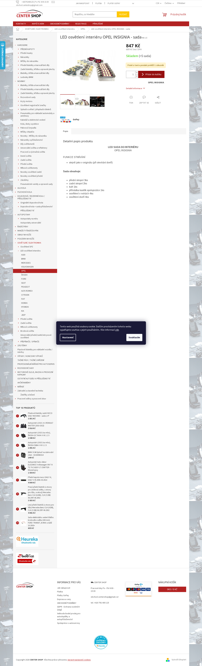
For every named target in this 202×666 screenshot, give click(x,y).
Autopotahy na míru (29, 218)
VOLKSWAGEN (27, 266)
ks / (172, 589)
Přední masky (26, 53)
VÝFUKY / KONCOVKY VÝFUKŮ (30, 356)
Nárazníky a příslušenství (31, 140)
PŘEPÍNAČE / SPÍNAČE (29, 341)
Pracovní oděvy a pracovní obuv (31, 398)
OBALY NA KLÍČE (24, 234)
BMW (23, 258)
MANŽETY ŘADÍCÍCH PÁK (27, 230)
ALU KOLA (21, 188)
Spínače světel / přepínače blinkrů (35, 109)
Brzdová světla (27, 331)
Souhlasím (134, 337)
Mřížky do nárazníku (29, 61)
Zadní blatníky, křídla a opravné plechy (37, 69)
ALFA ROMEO (27, 290)
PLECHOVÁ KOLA (24, 192)
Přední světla (26, 164)
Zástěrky (24, 180)
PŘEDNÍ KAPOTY (27, 49)
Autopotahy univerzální (30, 222)
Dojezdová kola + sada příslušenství (36, 206)
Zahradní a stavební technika (30, 390)
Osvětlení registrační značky (33, 105)
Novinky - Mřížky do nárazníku (33, 135)
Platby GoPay (114, 3)
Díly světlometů (27, 144)
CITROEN (25, 294)
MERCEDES (26, 262)
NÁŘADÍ (20, 386)
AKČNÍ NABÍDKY (24, 382)
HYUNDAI (25, 306)
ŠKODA (24, 274)
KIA (22, 310)
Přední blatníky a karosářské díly (34, 65)
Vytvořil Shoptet (179, 659)
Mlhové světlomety (29, 167)
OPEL (23, 270)
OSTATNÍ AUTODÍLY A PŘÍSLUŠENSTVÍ (33, 378)
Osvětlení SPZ (26, 246)
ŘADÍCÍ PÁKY (22, 226)
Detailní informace (134, 88)
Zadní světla (25, 160)
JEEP (23, 315)
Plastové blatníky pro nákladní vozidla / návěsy (34, 351)
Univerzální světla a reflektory (33, 147)
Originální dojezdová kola (31, 202)
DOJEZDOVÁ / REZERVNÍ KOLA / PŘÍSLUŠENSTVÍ (31, 197)
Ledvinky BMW (26, 77)
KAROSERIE (22, 45)
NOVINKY (21, 81)
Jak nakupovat (82, 3)
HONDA (24, 303)
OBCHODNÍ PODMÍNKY (66, 603)
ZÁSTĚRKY (22, 345)
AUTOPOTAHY (23, 214)
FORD (23, 278)
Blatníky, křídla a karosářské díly (34, 73)
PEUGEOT (25, 286)
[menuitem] (21, 23)
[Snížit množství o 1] (136, 76)
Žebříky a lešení (27, 394)
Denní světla (25, 156)
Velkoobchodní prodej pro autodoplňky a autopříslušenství (68, 616)
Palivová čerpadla (28, 127)
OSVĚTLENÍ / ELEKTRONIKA (29, 242)
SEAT (23, 282)
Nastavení (67, 337)
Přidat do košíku (153, 74)
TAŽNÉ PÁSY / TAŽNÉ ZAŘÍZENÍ (30, 360)
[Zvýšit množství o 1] (136, 72)
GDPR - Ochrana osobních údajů (68, 608)
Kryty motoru (26, 101)
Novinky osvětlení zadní (31, 172)
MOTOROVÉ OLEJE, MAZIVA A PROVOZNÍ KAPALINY (35, 373)
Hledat (123, 14)
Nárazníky (24, 57)
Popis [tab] (65, 131)
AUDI (23, 254)
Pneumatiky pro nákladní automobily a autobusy (37, 114)
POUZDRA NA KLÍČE (25, 238)
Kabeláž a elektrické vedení (32, 119)
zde (117, 330)
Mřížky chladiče (27, 131)
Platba (98, 3)
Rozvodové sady (28, 97)
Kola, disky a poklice (29, 123)
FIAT (23, 299)
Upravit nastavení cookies (79, 659)
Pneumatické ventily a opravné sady (36, 184)
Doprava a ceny (64, 599)
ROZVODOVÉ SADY (25, 368)
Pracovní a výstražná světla (32, 151)
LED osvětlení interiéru (30, 250)
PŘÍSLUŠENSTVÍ (27, 210)
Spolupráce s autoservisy (68, 623)
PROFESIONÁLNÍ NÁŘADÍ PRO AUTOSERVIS (36, 364)
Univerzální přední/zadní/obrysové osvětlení (35, 336)
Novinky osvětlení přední (31, 176)
